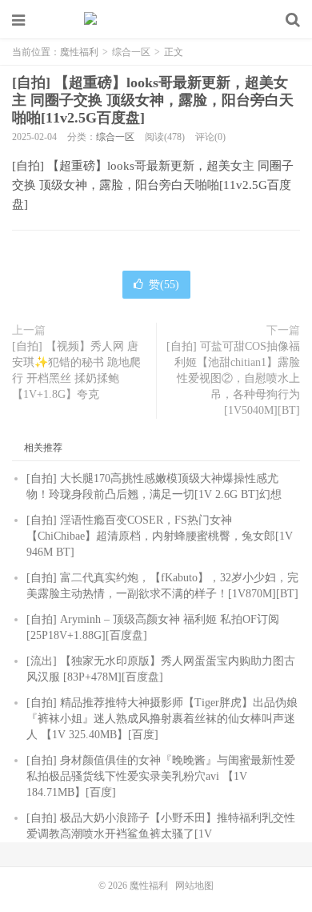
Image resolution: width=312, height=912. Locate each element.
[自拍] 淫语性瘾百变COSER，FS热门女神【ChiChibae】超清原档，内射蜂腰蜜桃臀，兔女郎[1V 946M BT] (159, 536)
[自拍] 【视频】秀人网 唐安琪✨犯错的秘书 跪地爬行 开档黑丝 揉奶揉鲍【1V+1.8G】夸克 (76, 370)
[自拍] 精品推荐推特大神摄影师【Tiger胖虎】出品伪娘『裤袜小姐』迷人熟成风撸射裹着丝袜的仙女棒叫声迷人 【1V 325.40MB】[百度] (162, 719)
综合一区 (131, 52)
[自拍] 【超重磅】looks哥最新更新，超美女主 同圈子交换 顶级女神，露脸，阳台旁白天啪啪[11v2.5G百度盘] (153, 100)
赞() (164, 285)
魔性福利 (156, 20)
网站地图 (194, 885)
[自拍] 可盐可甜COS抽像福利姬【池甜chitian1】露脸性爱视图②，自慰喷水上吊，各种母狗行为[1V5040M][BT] (233, 378)
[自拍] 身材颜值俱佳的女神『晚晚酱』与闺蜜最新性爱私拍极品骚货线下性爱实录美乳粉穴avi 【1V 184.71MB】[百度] (160, 776)
